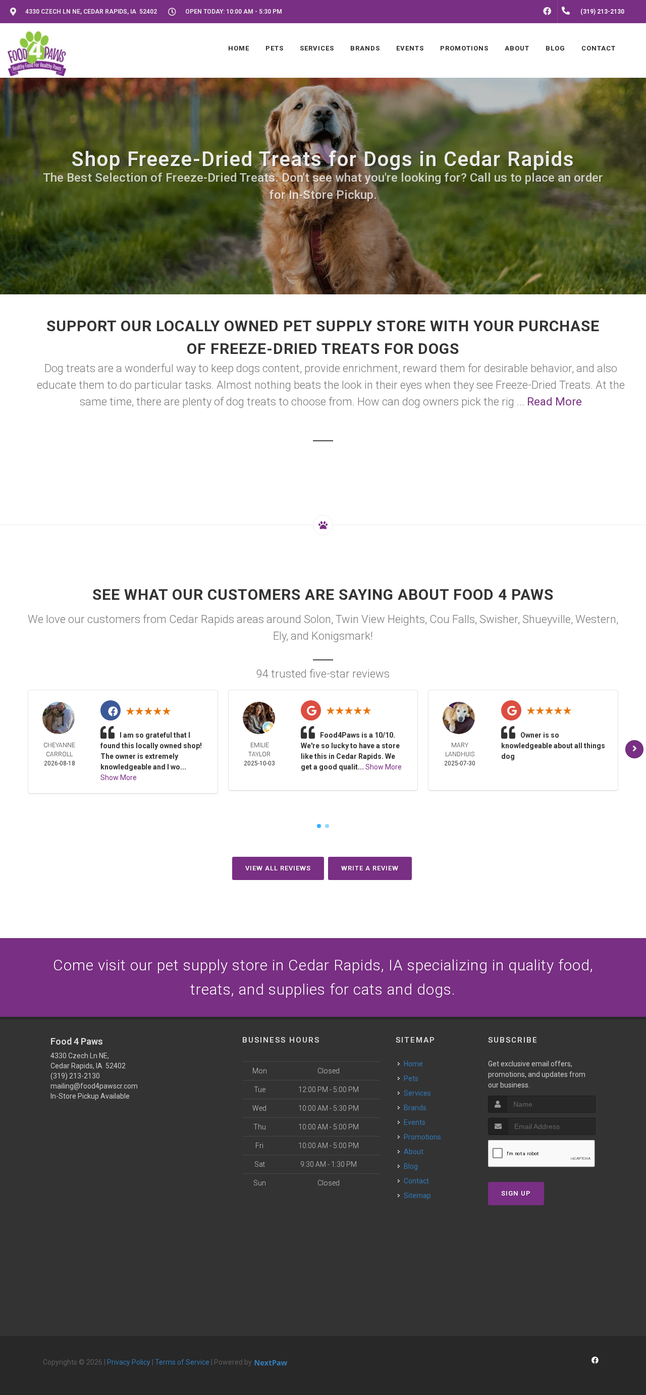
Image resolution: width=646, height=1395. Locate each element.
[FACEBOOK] (547, 11)
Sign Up (516, 1193)
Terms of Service (182, 1362)
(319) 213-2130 (75, 1076)
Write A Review (370, 868)
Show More (118, 777)
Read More (554, 401)
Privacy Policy (128, 1362)
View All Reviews (278, 868)
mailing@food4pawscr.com (94, 1086)
